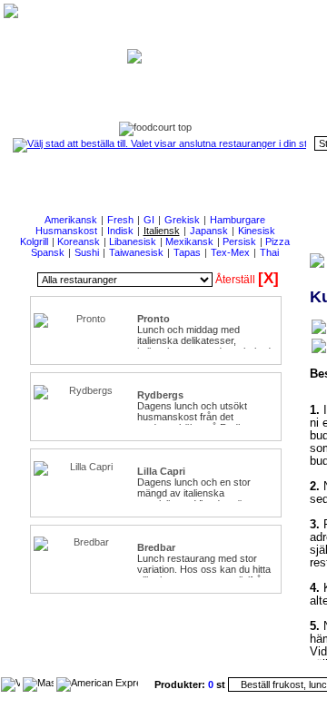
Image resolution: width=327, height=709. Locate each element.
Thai (269, 252)
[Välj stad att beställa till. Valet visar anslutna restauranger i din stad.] (159, 143)
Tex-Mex (230, 252)
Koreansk (78, 241)
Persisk (239, 241)
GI (149, 219)
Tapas (187, 252)
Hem (243, 92)
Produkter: (181, 684)
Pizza (277, 241)
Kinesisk (256, 230)
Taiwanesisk (136, 252)
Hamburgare (237, 219)
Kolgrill (34, 241)
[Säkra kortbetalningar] (10, 682)
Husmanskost (66, 230)
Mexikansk (189, 241)
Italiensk (162, 230)
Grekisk (182, 219)
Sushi (86, 252)
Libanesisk (132, 241)
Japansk (209, 230)
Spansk (47, 252)
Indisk (120, 230)
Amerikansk (71, 219)
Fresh (120, 219)
